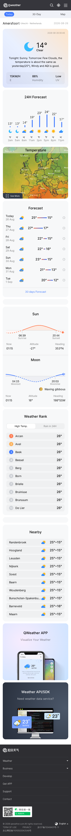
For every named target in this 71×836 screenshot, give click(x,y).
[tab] (35, 761)
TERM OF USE (10, 827)
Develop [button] (7, 776)
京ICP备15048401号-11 (48, 827)
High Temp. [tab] (21, 426)
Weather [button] (7, 760)
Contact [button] (7, 799)
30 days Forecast (35, 291)
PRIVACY (27, 827)
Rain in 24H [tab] (50, 426)
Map (62, 14)
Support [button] (7, 791)
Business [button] (8, 768)
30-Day (36, 14)
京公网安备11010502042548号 (17, 830)
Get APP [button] (7, 783)
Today (9, 14)
